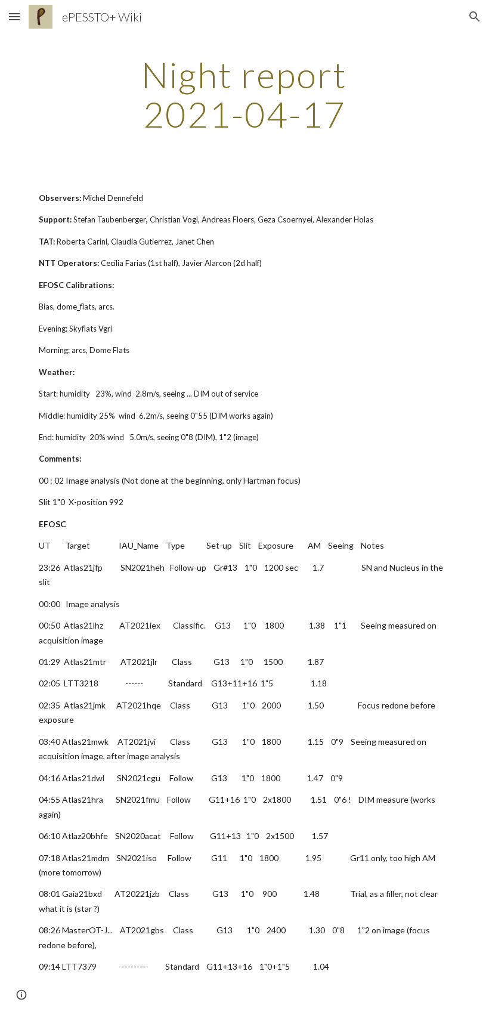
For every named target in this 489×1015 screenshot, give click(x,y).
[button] (14, 16)
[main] (244, 94)
